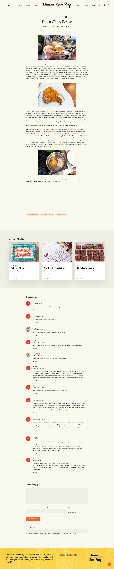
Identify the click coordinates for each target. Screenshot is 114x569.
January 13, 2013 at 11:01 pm (39, 400)
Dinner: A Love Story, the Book (52, 244)
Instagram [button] (70, 554)
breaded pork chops (58, 144)
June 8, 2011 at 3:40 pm (38, 329)
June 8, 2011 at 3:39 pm (38, 316)
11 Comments (65, 26)
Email (49, 508)
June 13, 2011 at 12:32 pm (38, 342)
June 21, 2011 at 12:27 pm (38, 387)
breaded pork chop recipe (37, 179)
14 (84, 278)
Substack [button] (62, 554)
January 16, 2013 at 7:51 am (39, 419)
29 (18, 278)
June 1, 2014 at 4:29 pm (38, 460)
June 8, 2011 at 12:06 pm (38, 303)
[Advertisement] (57, 197)
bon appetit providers (32, 214)
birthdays (50, 131)
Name (28, 508)
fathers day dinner (61, 214)
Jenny (46, 26)
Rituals (80, 17)
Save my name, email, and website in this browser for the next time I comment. (78, 510)
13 (51, 278)
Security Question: (31, 525)
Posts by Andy (71, 17)
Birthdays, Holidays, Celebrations (42, 17)
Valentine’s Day (75, 129)
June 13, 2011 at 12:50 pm (38, 355)
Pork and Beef (60, 17)
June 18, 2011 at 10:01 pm (38, 368)
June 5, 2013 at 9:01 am (38, 439)
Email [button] (75, 554)
